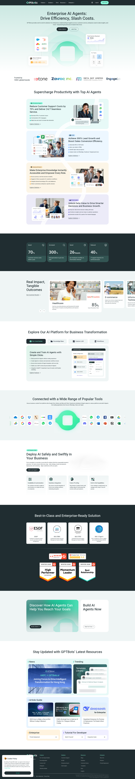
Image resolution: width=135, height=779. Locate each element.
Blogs (82, 758)
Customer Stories (85, 763)
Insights (82, 771)
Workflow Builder (43, 768)
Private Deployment (104, 763)
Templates (83, 766)
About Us (102, 758)
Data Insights (64, 766)
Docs (82, 768)
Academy (83, 760)
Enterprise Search (65, 763)
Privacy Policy (46, 776)
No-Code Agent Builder (45, 758)
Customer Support (65, 758)
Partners (102, 760)
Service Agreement (39, 776)
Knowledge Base (43, 760)
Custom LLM (42, 763)
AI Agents (42, 766)
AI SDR (62, 760)
